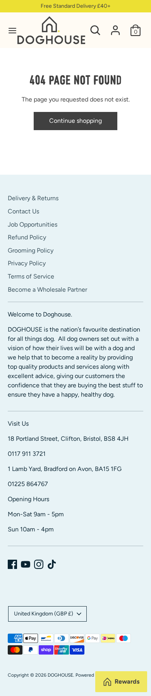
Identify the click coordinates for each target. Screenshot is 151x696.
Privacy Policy (27, 263)
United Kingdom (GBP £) (43, 613)
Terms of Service (31, 276)
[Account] (115, 27)
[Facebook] (12, 564)
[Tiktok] (52, 564)
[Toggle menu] (9, 30)
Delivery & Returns (33, 198)
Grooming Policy (30, 250)
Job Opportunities (32, 224)
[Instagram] (38, 564)
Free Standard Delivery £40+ (76, 6)
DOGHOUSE (60, 675)
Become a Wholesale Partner (47, 289)
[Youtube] (25, 564)
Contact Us (23, 211)
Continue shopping (75, 120)
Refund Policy (27, 237)
